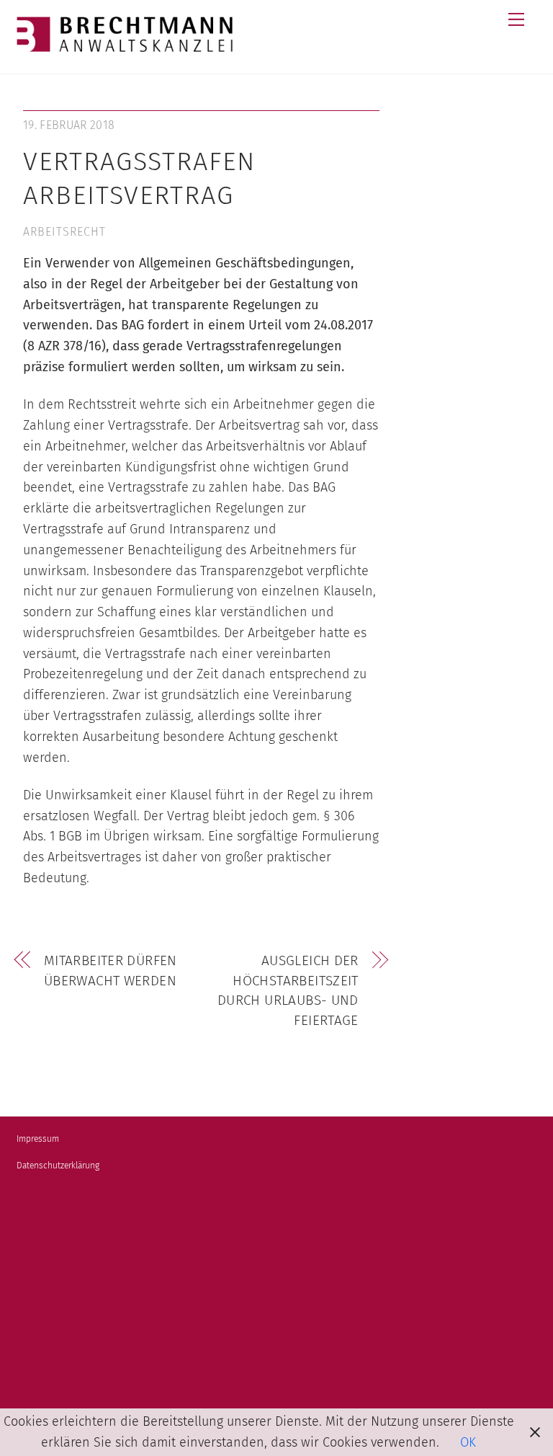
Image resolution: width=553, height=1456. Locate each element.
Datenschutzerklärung (58, 1165)
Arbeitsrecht (64, 232)
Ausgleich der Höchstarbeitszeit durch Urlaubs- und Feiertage (288, 990)
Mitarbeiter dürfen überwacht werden (110, 970)
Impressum (38, 1139)
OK (468, 1442)
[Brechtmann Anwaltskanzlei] (125, 46)
